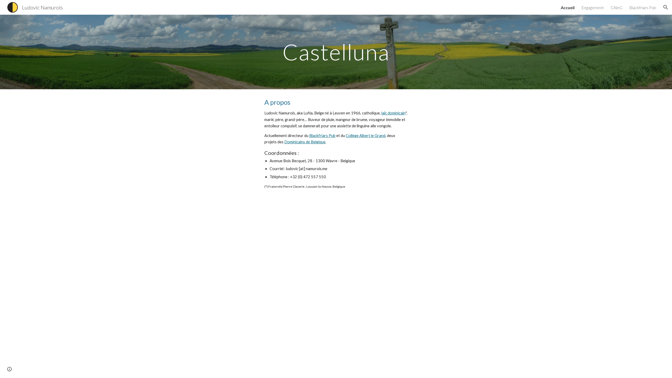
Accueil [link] (568, 7)
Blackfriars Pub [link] (642, 7)
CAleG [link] (616, 7)
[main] (336, 52)
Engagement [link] (592, 7)
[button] (665, 7)
